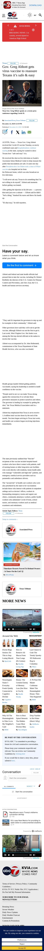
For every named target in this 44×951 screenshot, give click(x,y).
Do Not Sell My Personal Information (16, 892)
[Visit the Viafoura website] (37, 831)
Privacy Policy (21, 884)
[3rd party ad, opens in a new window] (22, 561)
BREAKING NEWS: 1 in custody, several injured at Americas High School (19, 35)
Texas (20, 511)
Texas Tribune (21, 120)
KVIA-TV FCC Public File (12, 889)
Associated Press (9, 120)
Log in (32, 769)
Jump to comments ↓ (10, 519)
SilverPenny (9, 575)
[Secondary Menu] (5, 15)
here (13, 761)
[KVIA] (15, 15)
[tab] (8, 786)
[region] (22, 800)
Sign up (37, 769)
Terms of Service (8, 884)
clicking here (20, 754)
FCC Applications (31, 889)
